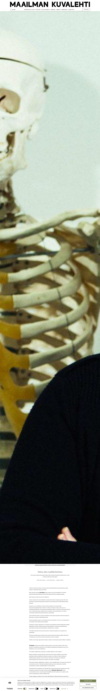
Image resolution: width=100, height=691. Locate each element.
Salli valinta (88, 684)
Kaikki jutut (71, 9)
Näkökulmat (65, 9)
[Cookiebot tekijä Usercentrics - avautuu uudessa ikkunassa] (10, 689)
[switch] (36, 689)
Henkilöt (58, 9)
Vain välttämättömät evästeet (88, 687)
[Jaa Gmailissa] (48, 585)
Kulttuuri (38, 9)
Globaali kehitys (45, 9)
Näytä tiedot (63, 688)
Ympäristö (53, 9)
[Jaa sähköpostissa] (55, 585)
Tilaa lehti (86, 9)
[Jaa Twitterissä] (44, 585)
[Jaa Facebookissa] (51, 585)
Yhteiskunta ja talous (29, 9)
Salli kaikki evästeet (88, 680)
